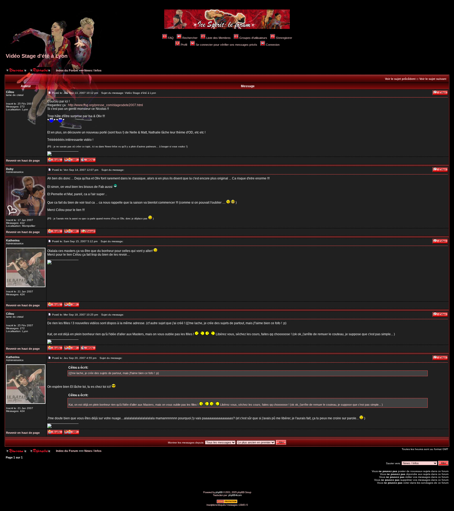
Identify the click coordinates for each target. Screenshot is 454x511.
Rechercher (190, 37)
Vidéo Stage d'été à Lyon (37, 56)
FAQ (171, 37)
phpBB (219, 492)
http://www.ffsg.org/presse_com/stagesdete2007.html (105, 105)
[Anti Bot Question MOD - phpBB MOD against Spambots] (227, 502)
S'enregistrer (284, 37)
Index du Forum (66, 70)
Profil (184, 44)
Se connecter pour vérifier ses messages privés (226, 44)
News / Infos (92, 70)
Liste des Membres (218, 37)
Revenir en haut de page (23, 160)
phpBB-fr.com (234, 495)
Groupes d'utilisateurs (253, 37)
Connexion (273, 44)
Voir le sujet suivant (432, 78)
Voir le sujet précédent (400, 78)
